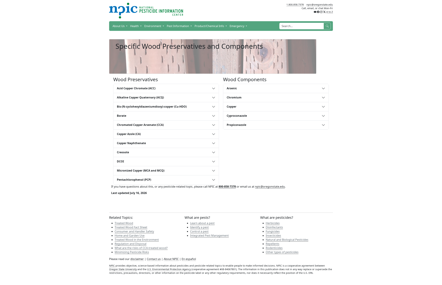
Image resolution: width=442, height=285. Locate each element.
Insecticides (273, 235)
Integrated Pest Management (209, 235)
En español (189, 259)
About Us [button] (119, 26)
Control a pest (199, 231)
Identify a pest (199, 227)
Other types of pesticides (282, 252)
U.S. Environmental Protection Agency (169, 269)
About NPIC (171, 259)
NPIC (112, 265)
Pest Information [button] (178, 26)
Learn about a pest (202, 223)
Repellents (272, 244)
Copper (231, 106)
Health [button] (135, 26)
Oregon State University (123, 269)
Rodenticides (274, 248)
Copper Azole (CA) (129, 134)
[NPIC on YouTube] (315, 11)
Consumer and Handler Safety (134, 231)
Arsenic (232, 88)
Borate (121, 116)
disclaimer (137, 259)
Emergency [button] (237, 26)
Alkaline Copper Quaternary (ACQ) (140, 97)
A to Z (329, 11)
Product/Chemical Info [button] (210, 26)
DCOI (120, 161)
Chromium (234, 97)
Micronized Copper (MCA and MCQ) (140, 170)
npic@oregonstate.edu (319, 4)
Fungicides (273, 231)
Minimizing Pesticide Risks (132, 252)
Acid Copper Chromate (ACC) (136, 88)
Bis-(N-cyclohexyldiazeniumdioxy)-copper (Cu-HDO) (152, 106)
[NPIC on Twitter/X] (324, 11)
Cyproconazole (237, 116)
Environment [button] (153, 26)
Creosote (123, 152)
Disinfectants (274, 227)
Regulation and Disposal (130, 244)
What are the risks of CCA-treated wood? (141, 248)
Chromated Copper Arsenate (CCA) (140, 125)
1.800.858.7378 (295, 4)
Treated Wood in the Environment (137, 240)
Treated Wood (124, 223)
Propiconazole (236, 125)
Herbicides (273, 223)
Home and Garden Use (130, 235)
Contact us (154, 259)
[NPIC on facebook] (318, 11)
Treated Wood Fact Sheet (131, 227)
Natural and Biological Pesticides (287, 240)
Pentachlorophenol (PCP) (134, 180)
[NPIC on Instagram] (321, 11)
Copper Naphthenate (131, 143)
